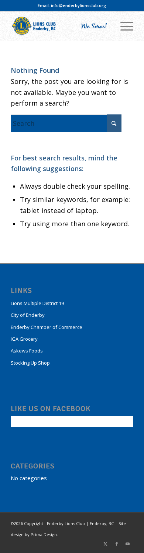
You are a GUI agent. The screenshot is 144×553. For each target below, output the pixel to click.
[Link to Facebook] (116, 543)
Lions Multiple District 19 (37, 303)
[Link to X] (105, 543)
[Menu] (123, 26)
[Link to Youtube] (127, 543)
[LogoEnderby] (60, 26)
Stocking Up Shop (30, 362)
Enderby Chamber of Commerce (46, 327)
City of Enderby (28, 315)
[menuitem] (123, 26)
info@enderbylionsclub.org (78, 5)
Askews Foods (27, 350)
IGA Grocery (24, 339)
